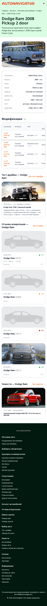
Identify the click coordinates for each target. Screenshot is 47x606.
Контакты (5, 570)
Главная (5, 11)
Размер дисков (7, 521)
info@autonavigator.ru (24, 594)
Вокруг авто (6, 545)
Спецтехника (7, 476)
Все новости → (39, 384)
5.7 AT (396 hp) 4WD (7, 163)
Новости (5, 538)
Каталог (13, 11)
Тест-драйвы (6, 530)
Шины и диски (8, 514)
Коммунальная (7, 483)
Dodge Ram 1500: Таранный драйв (17, 207)
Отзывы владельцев (11, 509)
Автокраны (6, 480)
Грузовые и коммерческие (13, 454)
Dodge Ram (12, 258)
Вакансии (5, 582)
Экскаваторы (6, 492)
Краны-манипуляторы (10, 489)
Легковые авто (8, 437)
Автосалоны (6, 558)
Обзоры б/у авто (8, 533)
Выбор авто (7, 526)
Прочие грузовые (8, 470)
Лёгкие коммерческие (10, 461)
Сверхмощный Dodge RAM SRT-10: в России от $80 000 (22, 414)
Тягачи (4, 467)
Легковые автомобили (26, 11)
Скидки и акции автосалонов (13, 548)
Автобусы (5, 464)
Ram (3, 13)
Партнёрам (6, 579)
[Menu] (43, 3)
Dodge (38, 11)
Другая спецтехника (9, 498)
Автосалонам (7, 576)
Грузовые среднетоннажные (12, 458)
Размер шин (6, 518)
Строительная (7, 486)
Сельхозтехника (8, 495)
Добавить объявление (12, 449)
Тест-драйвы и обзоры (21, 204)
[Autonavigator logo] (18, 3)
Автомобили (18, 410)
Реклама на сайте (8, 573)
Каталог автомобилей (11, 504)
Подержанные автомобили (12, 441)
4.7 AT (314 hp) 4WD (7, 154)
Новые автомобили (9, 444)
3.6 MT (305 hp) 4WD (7, 144)
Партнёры (5, 561)
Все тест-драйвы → (37, 176)
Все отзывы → (39, 226)
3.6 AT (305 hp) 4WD (7, 135)
